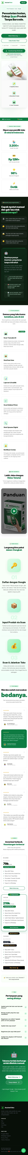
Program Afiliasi (5, 1133)
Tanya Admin (13, 1082)
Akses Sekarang (14, 927)
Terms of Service (5, 1139)
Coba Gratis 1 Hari (14, 40)
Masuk (23, 2)
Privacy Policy (4, 1137)
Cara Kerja (3, 1125)
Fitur (2, 1121)
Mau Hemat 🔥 (14, 968)
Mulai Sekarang (13, 36)
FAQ (2, 1127)
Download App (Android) (15, 51)
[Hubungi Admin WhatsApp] (23, 1150)
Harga (2, 1123)
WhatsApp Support (6, 1135)
